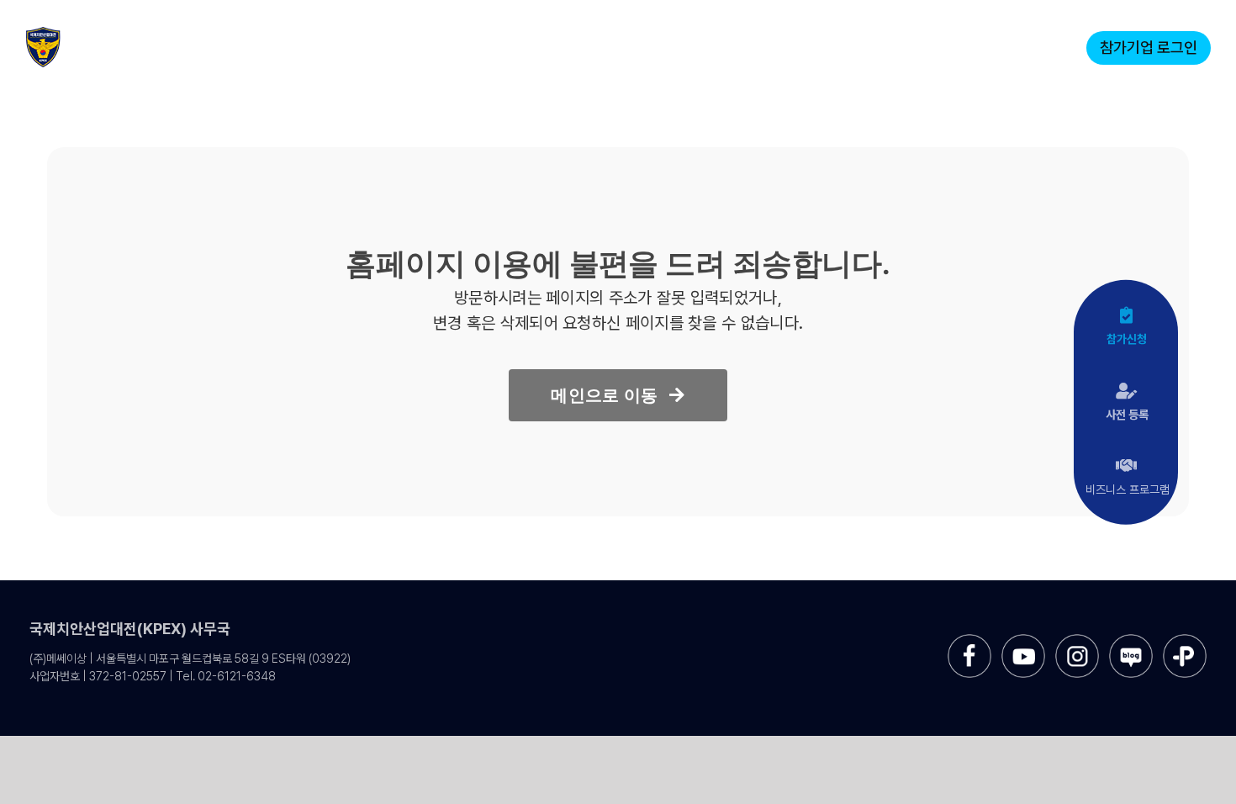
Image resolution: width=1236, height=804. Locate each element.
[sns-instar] (1077, 640)
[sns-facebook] (969, 640)
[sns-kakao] (1185, 640)
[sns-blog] (1131, 640)
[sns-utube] (1023, 640)
